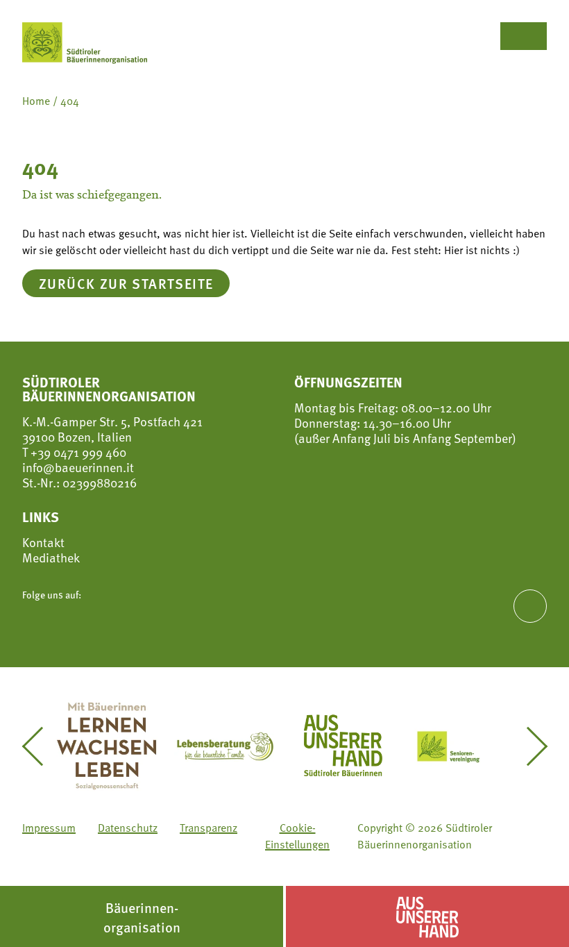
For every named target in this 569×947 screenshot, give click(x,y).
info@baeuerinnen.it (78, 467)
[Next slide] (528, 746)
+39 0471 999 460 (77, 451)
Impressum (49, 827)
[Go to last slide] (40, 746)
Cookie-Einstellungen (297, 836)
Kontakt (43, 542)
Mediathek (51, 557)
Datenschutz (128, 827)
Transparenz (208, 827)
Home (36, 100)
